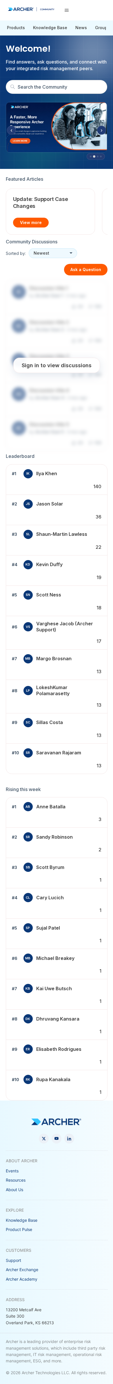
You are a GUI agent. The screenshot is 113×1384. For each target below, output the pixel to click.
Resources (15, 1180)
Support (13, 1260)
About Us (14, 1189)
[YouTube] (56, 1139)
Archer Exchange (22, 1269)
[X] (44, 1139)
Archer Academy (21, 1279)
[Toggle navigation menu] (67, 10)
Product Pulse (19, 1229)
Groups (102, 27)
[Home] (31, 9)
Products (16, 27)
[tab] (91, 156)
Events (12, 1170)
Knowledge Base (50, 27)
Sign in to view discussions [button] (57, 365)
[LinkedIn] (69, 1139)
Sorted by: (16, 253)
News (81, 27)
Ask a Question (85, 269)
